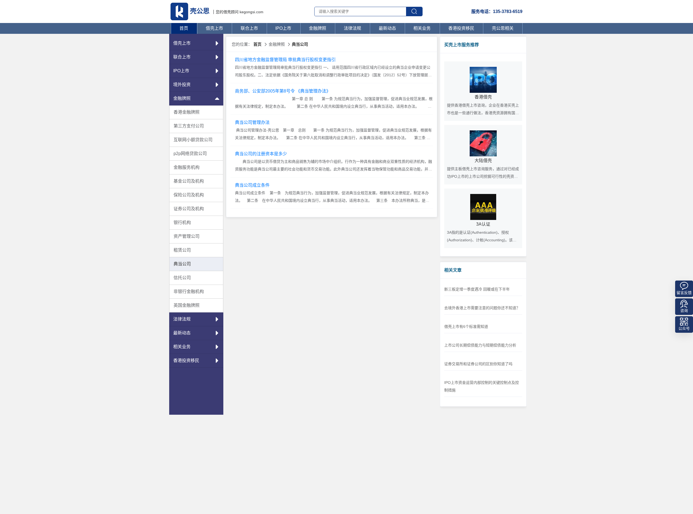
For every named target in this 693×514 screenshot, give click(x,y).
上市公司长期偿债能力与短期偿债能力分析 (480, 345)
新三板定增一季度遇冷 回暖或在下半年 (477, 289)
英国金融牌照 (187, 305)
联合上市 (249, 28)
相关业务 (422, 28)
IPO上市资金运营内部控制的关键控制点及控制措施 (481, 386)
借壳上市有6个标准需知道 (466, 326)
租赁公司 (182, 250)
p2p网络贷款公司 (190, 153)
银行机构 (182, 222)
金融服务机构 (187, 167)
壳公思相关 (503, 28)
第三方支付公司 (189, 126)
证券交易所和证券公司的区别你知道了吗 (478, 364)
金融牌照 (317, 28)
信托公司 (182, 277)
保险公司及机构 (189, 195)
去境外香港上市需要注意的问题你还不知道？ (482, 308)
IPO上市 (283, 28)
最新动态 (387, 28)
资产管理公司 (187, 236)
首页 (183, 28)
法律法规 (352, 28)
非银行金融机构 (189, 291)
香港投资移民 (461, 28)
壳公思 (199, 11)
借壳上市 (214, 28)
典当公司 (182, 264)
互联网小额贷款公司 (193, 139)
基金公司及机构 (189, 181)
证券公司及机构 (189, 208)
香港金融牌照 (187, 112)
